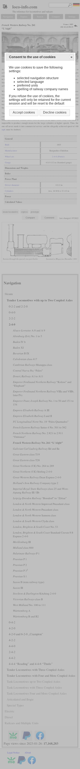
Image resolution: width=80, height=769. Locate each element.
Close (71, 57)
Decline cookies (54, 112)
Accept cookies (24, 112)
